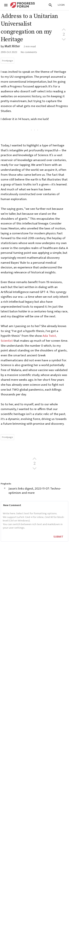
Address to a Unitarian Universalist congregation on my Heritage (29, 27)
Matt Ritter (12, 46)
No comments (29, 52)
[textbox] (33, 521)
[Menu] (5, 5)
